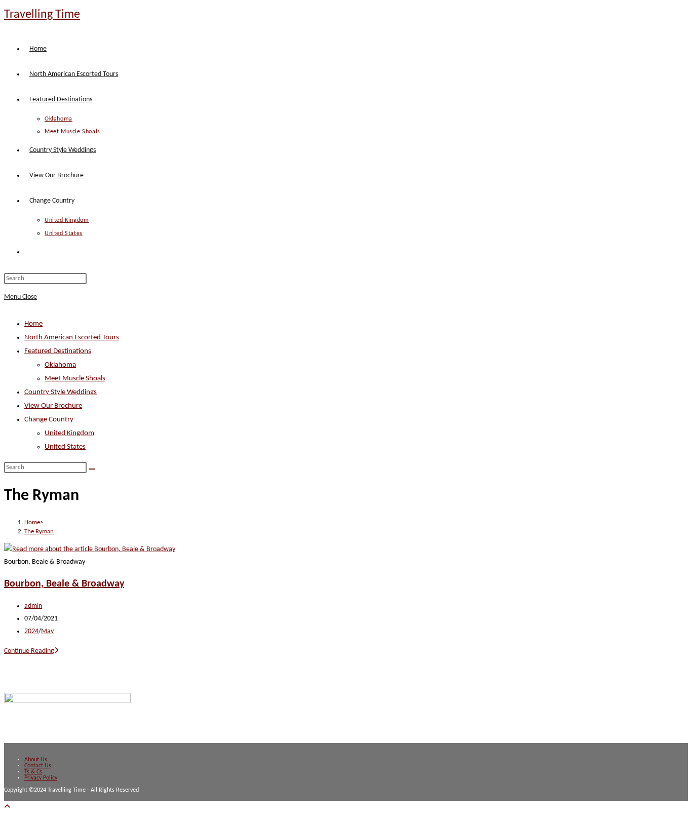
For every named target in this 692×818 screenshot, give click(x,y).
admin (33, 606)
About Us (35, 760)
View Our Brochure (53, 406)
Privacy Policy (40, 778)
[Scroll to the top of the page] (7, 807)
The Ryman (39, 531)
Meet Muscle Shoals (75, 378)
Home (33, 324)
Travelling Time (42, 15)
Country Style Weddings (60, 392)
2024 (31, 631)
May (47, 631)
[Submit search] (91, 469)
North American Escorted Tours (71, 337)
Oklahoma (60, 365)
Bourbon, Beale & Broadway (64, 584)
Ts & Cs (33, 772)
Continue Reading (31, 651)
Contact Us (37, 766)
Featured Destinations (57, 351)
